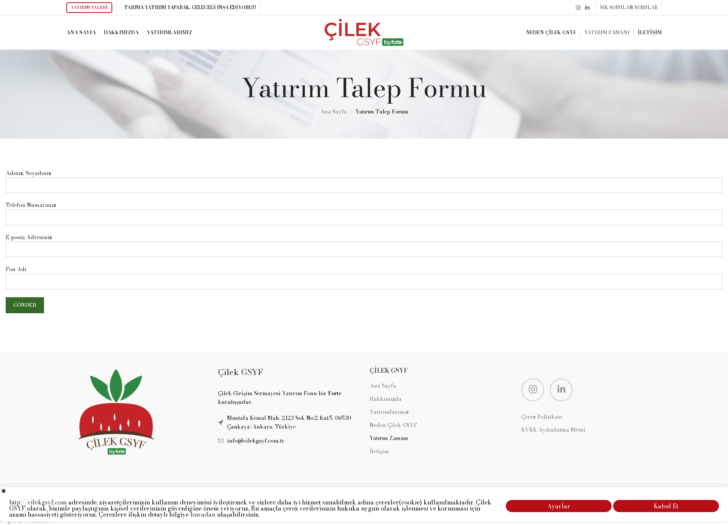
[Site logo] (364, 32)
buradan (202, 514)
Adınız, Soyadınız (28, 173)
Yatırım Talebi (89, 7)
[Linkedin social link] (587, 8)
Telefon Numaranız (31, 205)
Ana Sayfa (333, 111)
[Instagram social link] (578, 8)
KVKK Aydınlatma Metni (553, 430)
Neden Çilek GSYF (393, 425)
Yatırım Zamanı (389, 438)
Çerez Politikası (541, 417)
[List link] (288, 441)
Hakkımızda (386, 399)
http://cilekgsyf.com (38, 502)
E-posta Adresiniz (29, 237)
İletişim (379, 452)
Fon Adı (16, 269)
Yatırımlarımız (389, 412)
